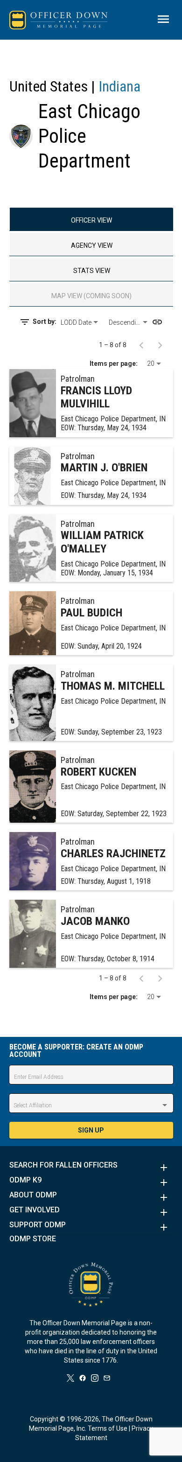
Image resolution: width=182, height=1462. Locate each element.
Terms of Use (107, 1428)
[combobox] (81, 322)
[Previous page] (141, 345)
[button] (91, 1167)
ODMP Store (32, 1239)
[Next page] (160, 345)
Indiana (119, 86)
